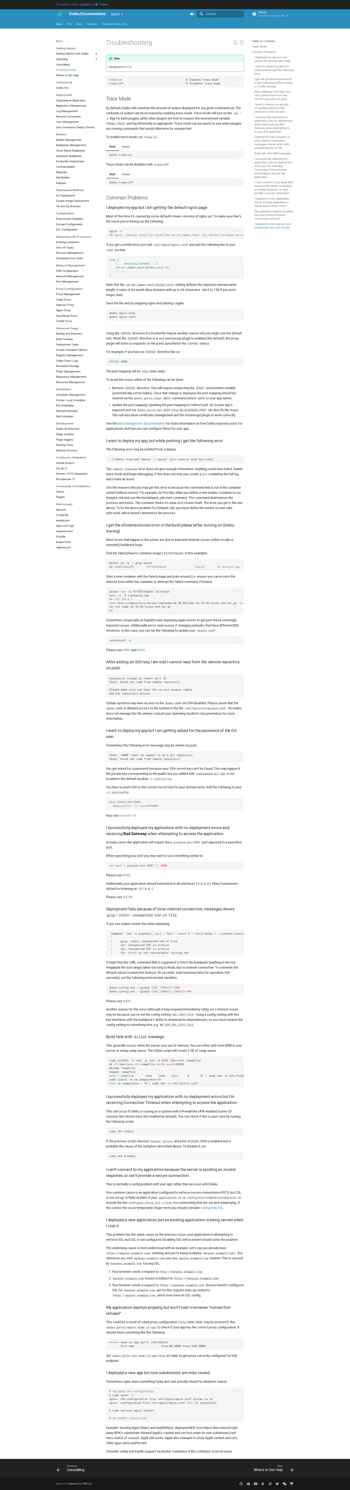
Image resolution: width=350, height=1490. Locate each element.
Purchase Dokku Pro (114, 23)
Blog (79, 23)
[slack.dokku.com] (263, 1483)
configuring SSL (212, 1208)
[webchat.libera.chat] (270, 1483)
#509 (127, 1001)
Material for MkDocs (80, 1483)
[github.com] (241, 1483)
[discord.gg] (255, 1483)
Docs (59, 23)
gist (204, 474)
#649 (141, 650)
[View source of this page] (235, 42)
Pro (69, 23)
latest (115, 14)
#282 (127, 875)
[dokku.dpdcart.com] (292, 1483)
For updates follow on (82, 4)
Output (126, 146)
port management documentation (141, 423)
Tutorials (92, 23)
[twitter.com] (277, 1483)
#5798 (127, 897)
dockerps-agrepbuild (176, 565)
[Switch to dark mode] (192, 14)
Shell (112, 146)
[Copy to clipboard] (240, 79)
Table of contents (263, 41)
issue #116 (127, 815)
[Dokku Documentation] (59, 14)
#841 (127, 650)
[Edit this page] (241, 42)
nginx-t (176, 233)
